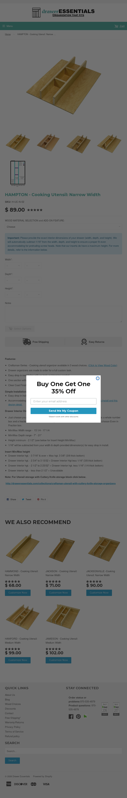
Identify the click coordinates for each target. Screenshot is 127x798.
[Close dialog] (97, 378)
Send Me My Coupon (63, 410)
